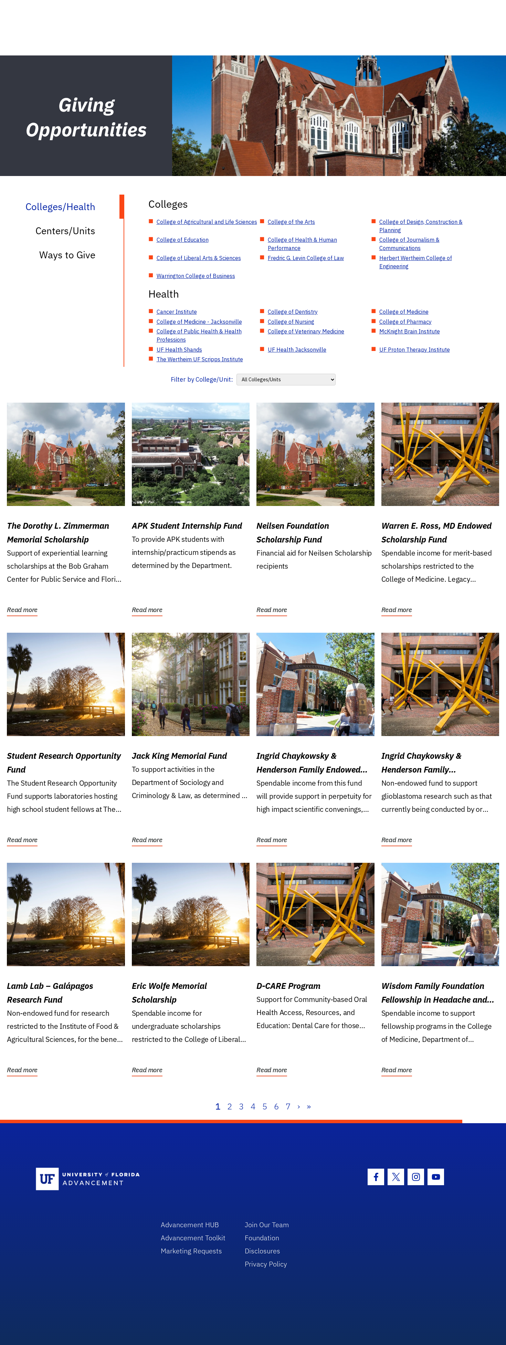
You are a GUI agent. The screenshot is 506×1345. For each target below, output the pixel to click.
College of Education (183, 239)
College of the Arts (291, 221)
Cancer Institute (177, 311)
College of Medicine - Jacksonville (199, 321)
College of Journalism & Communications (409, 243)
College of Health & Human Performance (302, 243)
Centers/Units (65, 230)
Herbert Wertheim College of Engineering (415, 262)
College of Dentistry (293, 311)
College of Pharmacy (405, 321)
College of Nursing (291, 321)
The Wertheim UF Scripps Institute (200, 359)
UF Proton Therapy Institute (414, 349)
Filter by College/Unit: (202, 379)
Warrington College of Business (196, 275)
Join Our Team (267, 1224)
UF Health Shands (179, 349)
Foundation (262, 1237)
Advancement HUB (190, 1224)
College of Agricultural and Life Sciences (207, 221)
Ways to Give (67, 254)
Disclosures (262, 1250)
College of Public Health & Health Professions (199, 335)
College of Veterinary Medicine (306, 331)
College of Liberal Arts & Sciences (199, 258)
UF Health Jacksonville (297, 349)
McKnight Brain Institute (409, 331)
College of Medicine (404, 311)
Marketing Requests (191, 1250)
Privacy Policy (266, 1264)
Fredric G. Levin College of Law (306, 258)
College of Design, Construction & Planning (421, 226)
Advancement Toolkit (193, 1237)
